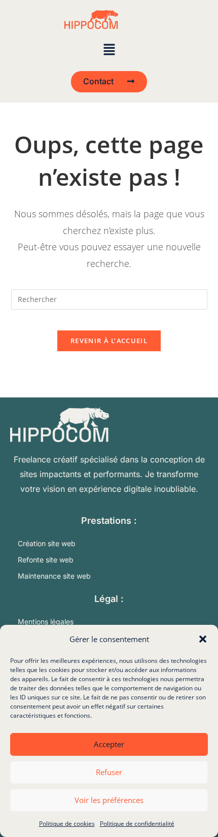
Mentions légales (46, 621)
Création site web (47, 543)
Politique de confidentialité (137, 823)
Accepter (109, 744)
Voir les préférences (109, 800)
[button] (203, 639)
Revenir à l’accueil (109, 340)
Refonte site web (46, 559)
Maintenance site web (54, 576)
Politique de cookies (67, 823)
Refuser (109, 772)
